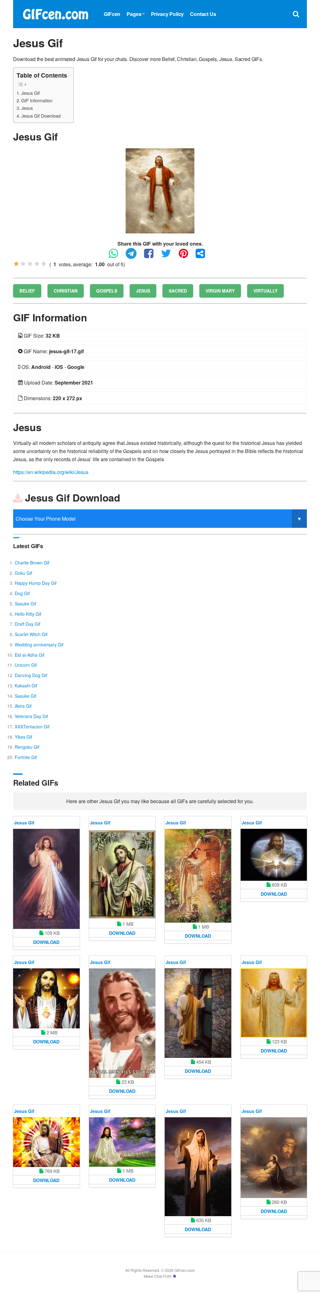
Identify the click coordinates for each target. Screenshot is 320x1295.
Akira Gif (23, 706)
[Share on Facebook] (152, 256)
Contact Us (203, 14)
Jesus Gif (30, 92)
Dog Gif (22, 593)
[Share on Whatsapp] (116, 256)
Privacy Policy (167, 14)
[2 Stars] (23, 264)
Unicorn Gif (26, 665)
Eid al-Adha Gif (29, 655)
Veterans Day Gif (31, 716)
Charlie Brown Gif (32, 562)
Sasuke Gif (25, 603)
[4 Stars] (37, 264)
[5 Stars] (44, 264)
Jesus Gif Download (41, 115)
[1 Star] (16, 264)
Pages (134, 14)
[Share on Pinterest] (186, 256)
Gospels (106, 291)
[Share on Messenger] (203, 256)
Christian (66, 291)
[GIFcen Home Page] (55, 13)
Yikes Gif (23, 737)
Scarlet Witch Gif (31, 634)
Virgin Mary (220, 291)
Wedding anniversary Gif (39, 644)
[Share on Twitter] (169, 256)
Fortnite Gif (26, 757)
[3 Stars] (30, 264)
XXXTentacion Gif (32, 726)
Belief (27, 291)
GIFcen (112, 14)
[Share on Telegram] (134, 256)
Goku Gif (23, 573)
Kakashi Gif (26, 685)
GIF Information (36, 100)
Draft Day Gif (27, 624)
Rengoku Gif (27, 747)
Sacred (178, 291)
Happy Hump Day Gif (36, 583)
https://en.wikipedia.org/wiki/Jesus (50, 472)
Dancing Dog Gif (31, 675)
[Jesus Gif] (160, 190)
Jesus (27, 108)
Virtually (265, 291)
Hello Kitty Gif (28, 614)
